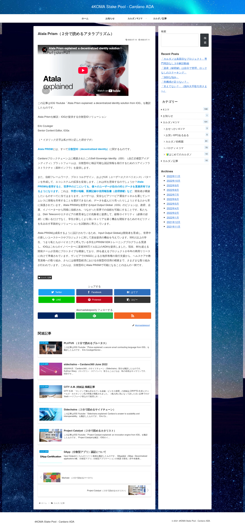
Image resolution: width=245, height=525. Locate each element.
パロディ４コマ (187, 148)
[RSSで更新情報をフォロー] (132, 315)
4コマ (185, 109)
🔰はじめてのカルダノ (187, 154)
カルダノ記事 (46, 277)
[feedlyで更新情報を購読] (94, 315)
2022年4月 (173, 208)
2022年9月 (173, 185)
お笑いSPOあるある (187, 135)
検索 (163, 31)
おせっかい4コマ (187, 128)
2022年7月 (173, 194)
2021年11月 (173, 226)
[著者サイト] (56, 315)
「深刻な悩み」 (170, 77)
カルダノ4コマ (185, 122)
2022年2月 (173, 213)
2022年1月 (173, 217)
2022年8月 (173, 190)
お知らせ (185, 116)
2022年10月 (173, 181)
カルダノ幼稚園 (187, 141)
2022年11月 (173, 176)
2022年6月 (173, 199)
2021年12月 (173, 222)
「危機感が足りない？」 (175, 81)
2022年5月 (173, 203)
